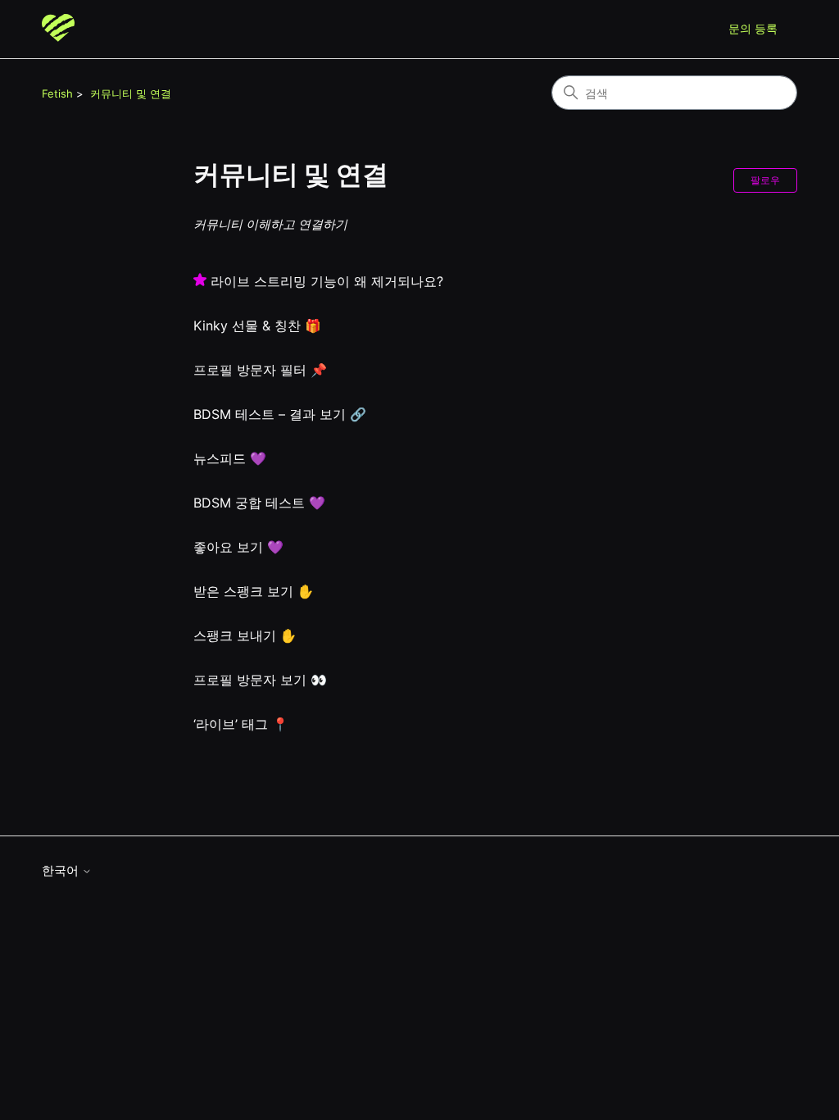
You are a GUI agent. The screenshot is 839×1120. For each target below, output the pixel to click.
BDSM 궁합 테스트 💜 (259, 502)
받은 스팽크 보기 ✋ (253, 591)
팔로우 (765, 180)
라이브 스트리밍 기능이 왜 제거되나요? (327, 281)
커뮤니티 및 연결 (130, 93)
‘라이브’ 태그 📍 (240, 724)
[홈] (58, 29)
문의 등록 (753, 28)
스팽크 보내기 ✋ (245, 635)
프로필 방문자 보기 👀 (260, 680)
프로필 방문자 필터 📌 (260, 370)
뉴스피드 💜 (229, 458)
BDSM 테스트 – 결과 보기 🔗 (279, 414)
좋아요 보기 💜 (238, 547)
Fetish (57, 93)
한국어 (62, 870)
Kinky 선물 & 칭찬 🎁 (257, 325)
